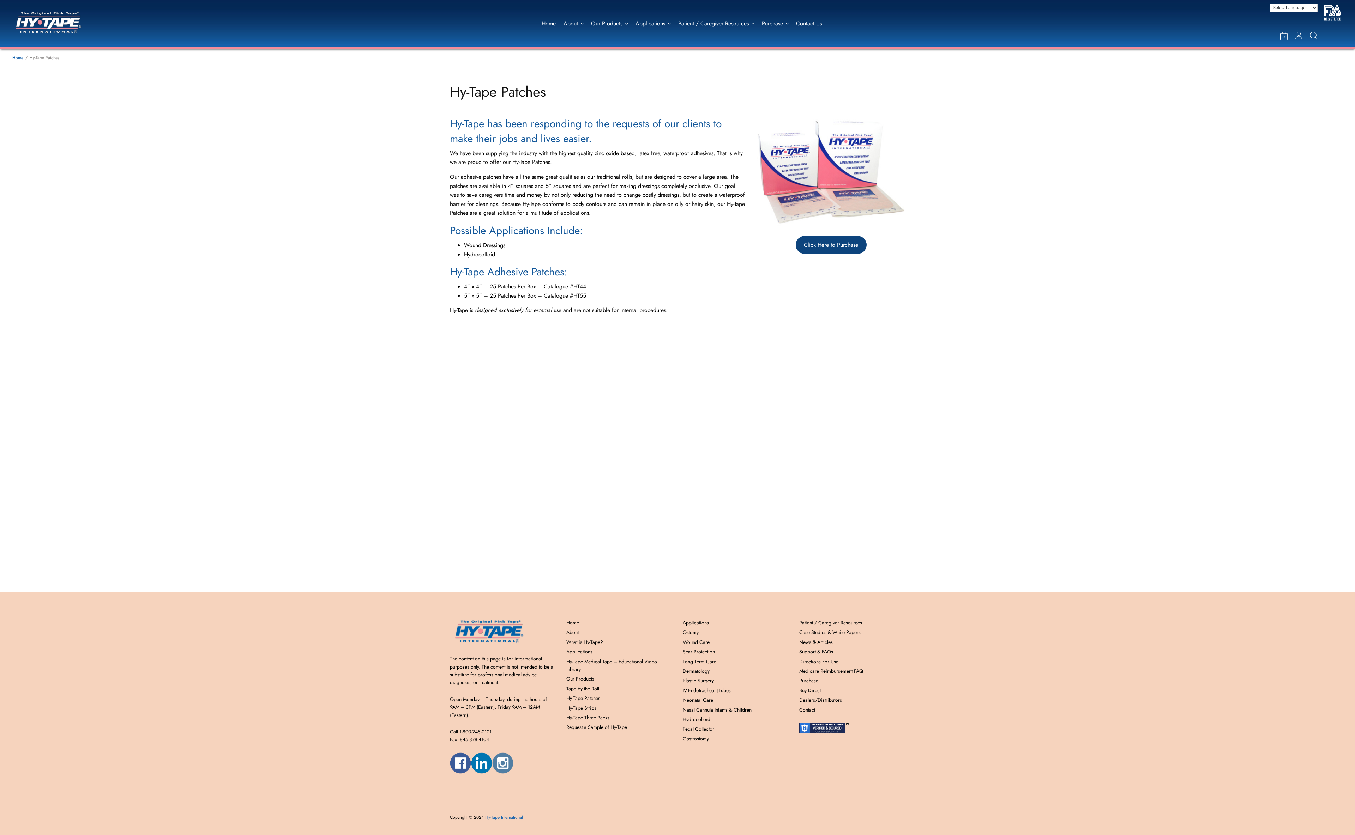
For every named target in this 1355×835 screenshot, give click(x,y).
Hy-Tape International (504, 817)
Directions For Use (818, 661)
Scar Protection (699, 651)
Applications (650, 23)
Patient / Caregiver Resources (713, 23)
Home (549, 23)
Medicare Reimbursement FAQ (831, 671)
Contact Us (809, 23)
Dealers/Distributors (820, 699)
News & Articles (816, 642)
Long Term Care (699, 661)
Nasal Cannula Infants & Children (717, 709)
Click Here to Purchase (831, 245)
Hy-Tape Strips (581, 708)
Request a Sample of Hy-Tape (596, 727)
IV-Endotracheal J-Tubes (707, 690)
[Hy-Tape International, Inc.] (57, 24)
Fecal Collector (698, 728)
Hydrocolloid (696, 719)
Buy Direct (810, 690)
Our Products (606, 23)
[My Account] (1298, 35)
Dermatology (696, 671)
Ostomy (691, 632)
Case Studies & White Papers (830, 632)
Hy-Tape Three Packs (587, 717)
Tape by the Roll (582, 688)
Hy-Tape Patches (583, 698)
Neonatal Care (698, 699)
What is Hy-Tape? (584, 642)
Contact (807, 709)
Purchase (772, 23)
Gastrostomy (696, 738)
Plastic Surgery (698, 680)
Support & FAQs (816, 651)
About (571, 23)
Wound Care (696, 642)
